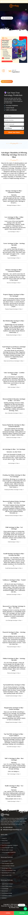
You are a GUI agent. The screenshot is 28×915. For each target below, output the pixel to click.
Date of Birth (7, 126)
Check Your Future (14, 132)
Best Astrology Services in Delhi (8, 872)
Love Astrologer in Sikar (13, 231)
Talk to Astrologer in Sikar (13, 774)
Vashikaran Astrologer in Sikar (13, 594)
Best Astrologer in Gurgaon (7, 850)
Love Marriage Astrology (7, 893)
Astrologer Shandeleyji (13, 906)
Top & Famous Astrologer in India (9, 870)
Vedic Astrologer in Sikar (13, 387)
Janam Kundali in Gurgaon (7, 883)
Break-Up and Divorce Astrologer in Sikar (13, 360)
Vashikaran (4, 897)
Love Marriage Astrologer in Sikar (13, 620)
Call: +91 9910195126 (7, 18)
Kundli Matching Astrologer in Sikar (13, 568)
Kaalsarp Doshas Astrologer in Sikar (13, 515)
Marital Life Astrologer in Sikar (13, 437)
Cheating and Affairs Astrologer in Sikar (13, 489)
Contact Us (4, 838)
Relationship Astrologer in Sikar (13, 335)
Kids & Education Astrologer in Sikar (13, 413)
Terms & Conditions (6, 842)
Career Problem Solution (7, 886)
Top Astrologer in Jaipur (7, 861)
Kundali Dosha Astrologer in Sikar (13, 695)
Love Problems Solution (7, 895)
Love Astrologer (5, 888)
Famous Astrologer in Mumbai (8, 865)
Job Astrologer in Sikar (13, 463)
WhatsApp (22, 913)
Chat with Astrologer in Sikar (13, 746)
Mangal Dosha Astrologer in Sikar (13, 722)
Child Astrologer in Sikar (13, 541)
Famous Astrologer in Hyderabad (9, 852)
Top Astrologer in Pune (6, 868)
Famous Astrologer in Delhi (7, 847)
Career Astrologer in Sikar (13, 258)
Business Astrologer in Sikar (13, 282)
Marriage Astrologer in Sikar (13, 205)
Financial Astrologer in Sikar (13, 646)
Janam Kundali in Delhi (6, 875)
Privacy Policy (5, 840)
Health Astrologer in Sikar (13, 801)
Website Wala (15, 907)
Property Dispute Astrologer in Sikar (13, 309)
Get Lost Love (5, 890)
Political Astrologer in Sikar (13, 673)
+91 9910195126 (8, 827)
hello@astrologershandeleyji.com (12, 829)
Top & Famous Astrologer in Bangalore (10, 845)
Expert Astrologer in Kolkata (7, 863)
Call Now (8, 913)
